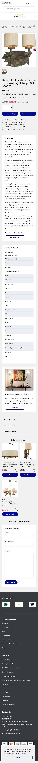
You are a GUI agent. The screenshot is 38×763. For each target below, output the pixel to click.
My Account (6, 696)
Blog (3, 631)
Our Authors (6, 627)
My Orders (5, 700)
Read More (15, 407)
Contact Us (5, 648)
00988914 (17, 730)
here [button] (25, 753)
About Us (5, 623)
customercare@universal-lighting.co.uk (14, 721)
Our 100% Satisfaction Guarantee (12, 668)
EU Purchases (6, 684)
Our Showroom (6, 640)
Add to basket (8, 114)
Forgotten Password (8, 704)
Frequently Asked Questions (11, 644)
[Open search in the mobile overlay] (19, 8)
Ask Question (11, 582)
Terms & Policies (7, 660)
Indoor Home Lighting (17, 26)
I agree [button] (18, 757)
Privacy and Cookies (8, 676)
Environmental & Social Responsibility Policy (16, 680)
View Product (10, 475)
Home (4, 26)
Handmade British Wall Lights (25, 28)
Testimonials (6, 636)
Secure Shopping (7, 672)
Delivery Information (8, 664)
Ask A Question (15, 237)
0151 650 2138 (6, 719)
